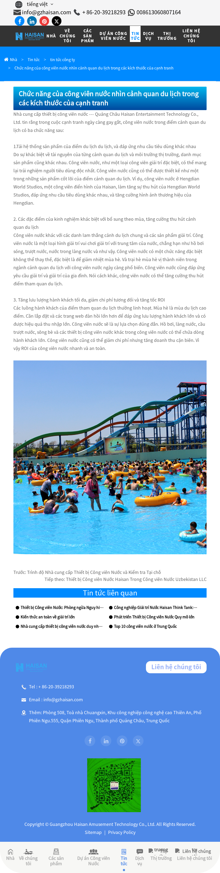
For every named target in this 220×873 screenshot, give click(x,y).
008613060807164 (159, 12)
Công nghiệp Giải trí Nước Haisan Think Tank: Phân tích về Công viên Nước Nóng (156, 607)
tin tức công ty (62, 60)
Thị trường (161, 858)
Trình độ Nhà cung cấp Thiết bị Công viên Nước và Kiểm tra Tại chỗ (94, 572)
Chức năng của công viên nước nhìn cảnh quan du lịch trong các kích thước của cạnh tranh (94, 68)
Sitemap (93, 832)
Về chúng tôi (28, 861)
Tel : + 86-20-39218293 (51, 687)
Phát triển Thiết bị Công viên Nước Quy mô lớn (154, 617)
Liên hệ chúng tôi (176, 667)
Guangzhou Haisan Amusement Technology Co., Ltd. (102, 824)
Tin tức (34, 60)
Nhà (13, 60)
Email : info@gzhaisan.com (56, 699)
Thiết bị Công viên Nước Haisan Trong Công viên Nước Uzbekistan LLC (136, 579)
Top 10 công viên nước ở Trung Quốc (145, 626)
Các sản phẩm (56, 861)
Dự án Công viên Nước (93, 861)
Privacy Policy (121, 832)
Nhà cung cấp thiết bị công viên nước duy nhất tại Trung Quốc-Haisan (62, 626)
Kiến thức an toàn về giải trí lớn (48, 617)
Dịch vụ (139, 861)
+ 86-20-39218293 (104, 12)
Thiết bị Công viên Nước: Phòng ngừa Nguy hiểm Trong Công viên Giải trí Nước (62, 607)
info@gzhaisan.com (46, 12)
